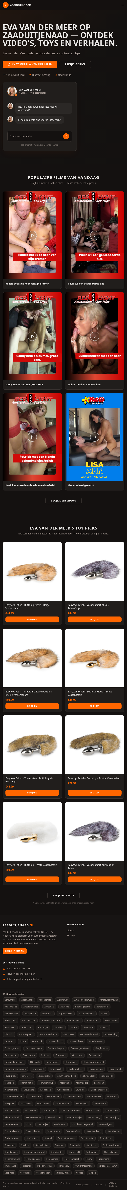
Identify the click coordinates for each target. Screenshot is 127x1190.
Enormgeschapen (33, 1048)
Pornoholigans (105, 1124)
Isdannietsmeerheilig (66, 1076)
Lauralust (80, 1089)
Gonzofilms (61, 1055)
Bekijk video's (75, 64)
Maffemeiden (53, 1096)
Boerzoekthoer (73, 1020)
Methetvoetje (82, 1103)
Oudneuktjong (112, 1117)
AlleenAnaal (27, 999)
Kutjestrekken (63, 1089)
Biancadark (47, 1013)
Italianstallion (107, 1076)
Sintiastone (10, 1145)
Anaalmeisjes (11, 1006)
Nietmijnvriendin (12, 1117)
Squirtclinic (91, 1145)
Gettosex (45, 1055)
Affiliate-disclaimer (113, 1184)
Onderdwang (94, 1117)
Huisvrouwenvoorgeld (94, 1062)
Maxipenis (9, 1103)
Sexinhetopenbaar (66, 1138)
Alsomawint (62, 999)
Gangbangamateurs (80, 1048)
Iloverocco (27, 1076)
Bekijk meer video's (63, 500)
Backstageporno (82, 1006)
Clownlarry (88, 1027)
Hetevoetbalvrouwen (14, 1062)
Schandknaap (53, 1131)
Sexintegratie (87, 1138)
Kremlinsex (45, 1089)
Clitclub (73, 1027)
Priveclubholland (33, 1131)
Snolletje (25, 1145)
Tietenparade (52, 1159)
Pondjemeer (59, 1124)
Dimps (23, 1041)
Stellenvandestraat (111, 1145)
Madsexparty (35, 1096)
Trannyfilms (103, 1159)
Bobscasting (10, 1020)
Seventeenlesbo (93, 1131)
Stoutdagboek (11, 1152)
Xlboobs (79, 1172)
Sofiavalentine (42, 1145)
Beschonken (30, 1013)
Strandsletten (57, 1152)
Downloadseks (76, 1041)
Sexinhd (48, 1138)
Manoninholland (73, 1096)
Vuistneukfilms (62, 1172)
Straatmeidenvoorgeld (34, 1152)
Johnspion (9, 1082)
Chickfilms (59, 1027)
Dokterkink (37, 1041)
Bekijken (32, 619)
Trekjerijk (26, 1165)
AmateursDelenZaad (84, 999)
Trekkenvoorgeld (44, 1165)
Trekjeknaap (10, 1165)
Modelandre (100, 1103)
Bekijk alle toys (63, 895)
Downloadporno (55, 1041)
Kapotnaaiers (82, 1082)
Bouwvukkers (111, 1020)
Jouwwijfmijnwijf (46, 1082)
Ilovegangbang (96, 1069)
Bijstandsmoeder (86, 1013)
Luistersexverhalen (13, 1096)
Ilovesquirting (44, 1076)
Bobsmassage (28, 1020)
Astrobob (65, 1006)
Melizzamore (43, 1103)
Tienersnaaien (33, 1159)
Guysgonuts (94, 1055)
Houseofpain (71, 1062)
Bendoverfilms (11, 1013)
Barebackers (102, 1006)
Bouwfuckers (93, 1020)
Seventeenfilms (73, 1131)
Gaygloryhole (101, 1048)
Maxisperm (26, 1103)
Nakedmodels (48, 1110)
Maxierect (111, 1096)
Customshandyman (48, 1034)
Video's (71, 930)
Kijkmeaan (99, 1082)
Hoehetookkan (52, 1062)
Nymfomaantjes (74, 1117)
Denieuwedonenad (89, 1034)
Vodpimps (9, 1172)
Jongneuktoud (26, 1082)
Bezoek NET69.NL (14, 951)
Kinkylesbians (11, 1089)
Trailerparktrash (71, 1159)
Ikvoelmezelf (38, 1069)
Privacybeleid (82, 1184)
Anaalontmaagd (30, 1006)
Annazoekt (49, 1006)
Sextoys (71, 935)
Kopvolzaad (28, 1089)
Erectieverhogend (56, 1048)
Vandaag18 (64, 1165)
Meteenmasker (63, 1103)
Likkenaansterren (99, 1089)
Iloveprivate (10, 1076)
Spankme (59, 1145)
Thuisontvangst (111, 1152)
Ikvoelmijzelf (56, 1069)
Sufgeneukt (74, 1152)
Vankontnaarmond (83, 1165)
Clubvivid (9, 1034)
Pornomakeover (12, 1131)
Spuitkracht (75, 1145)
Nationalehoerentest (70, 1110)
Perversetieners (12, 1124)
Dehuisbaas (68, 1034)
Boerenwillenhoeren (51, 1020)
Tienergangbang (12, 1159)
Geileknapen (10, 1055)
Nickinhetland (111, 1110)
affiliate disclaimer (85, 903)
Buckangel (43, 1027)
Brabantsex (10, 1027)
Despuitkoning (110, 1034)
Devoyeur (9, 1041)
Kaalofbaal (64, 1082)
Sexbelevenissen (12, 1138)
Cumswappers (26, 1034)
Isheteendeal (89, 1076)
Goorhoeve (77, 1055)
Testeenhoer (92, 1152)
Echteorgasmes (12, 1048)
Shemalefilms (106, 1138)
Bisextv (104, 1013)
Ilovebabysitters (75, 1069)
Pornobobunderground (82, 1124)
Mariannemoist (94, 1096)
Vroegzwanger (43, 1172)
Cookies (98, 1184)
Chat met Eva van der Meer (32, 64)
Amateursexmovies (109, 999)
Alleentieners (45, 999)
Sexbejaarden (113, 1131)
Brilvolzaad (27, 1027)
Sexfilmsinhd (32, 1138)
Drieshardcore (96, 1041)
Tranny (89, 1159)
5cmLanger (10, 999)
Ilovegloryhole (115, 1069)
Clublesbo (103, 1027)
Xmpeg (92, 1172)
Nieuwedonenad (33, 1117)
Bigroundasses (65, 1013)
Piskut (28, 1124)
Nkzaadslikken (54, 1117)
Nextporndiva (92, 1110)
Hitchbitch (35, 1062)
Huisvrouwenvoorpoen (15, 1069)
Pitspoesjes (43, 1124)
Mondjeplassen (12, 1110)
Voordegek (25, 1172)
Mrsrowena (30, 1110)
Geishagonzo (29, 1055)
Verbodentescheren (108, 1165)
